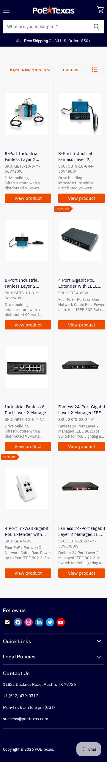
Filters (70, 70)
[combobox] (46, 26)
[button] (94, 70)
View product (28, 198)
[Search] (96, 26)
